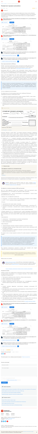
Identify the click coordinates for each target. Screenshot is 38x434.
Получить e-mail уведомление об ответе (9, 378)
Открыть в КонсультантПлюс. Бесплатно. (9, 55)
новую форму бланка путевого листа (23, 68)
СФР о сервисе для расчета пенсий (8, 403)
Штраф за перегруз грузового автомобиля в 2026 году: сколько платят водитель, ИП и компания (19, 389)
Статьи (2, 414)
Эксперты (13, 413)
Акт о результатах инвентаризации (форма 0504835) (11, 392)
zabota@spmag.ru (11, 418)
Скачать (11, 22)
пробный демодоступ (13, 184)
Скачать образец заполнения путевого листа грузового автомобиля (19, 268)
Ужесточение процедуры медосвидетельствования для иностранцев (14, 401)
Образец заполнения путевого (10, 262)
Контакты (13, 414)
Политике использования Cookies (28, 431)
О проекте (7, 414)
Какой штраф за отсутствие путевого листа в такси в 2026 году (13, 390)
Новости (2, 413)
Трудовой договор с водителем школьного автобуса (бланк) (12, 394)
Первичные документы (26, 356)
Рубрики (7, 413)
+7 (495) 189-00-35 (8, 419)
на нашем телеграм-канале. (30, 301)
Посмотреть (5, 22)
